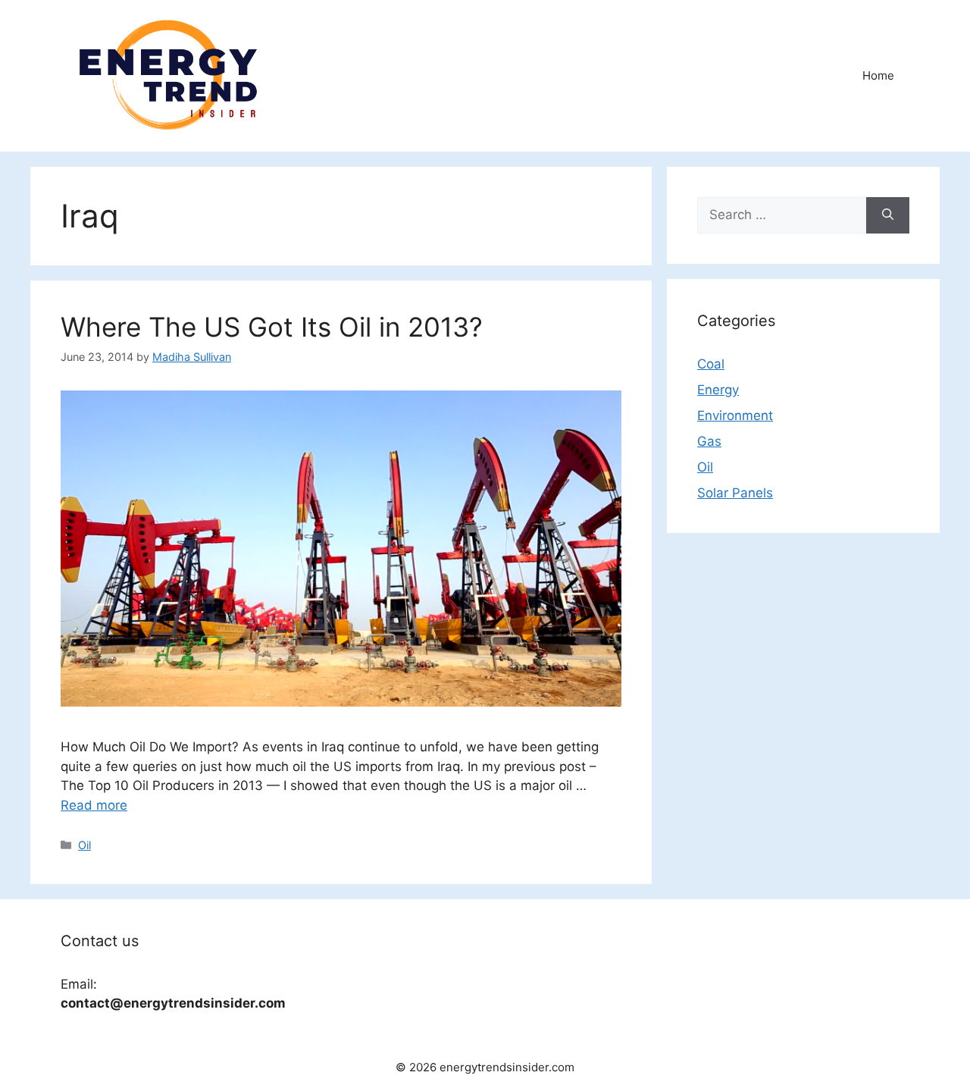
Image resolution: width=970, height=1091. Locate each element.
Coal (710, 364)
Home (878, 75)
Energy (718, 389)
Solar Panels (735, 492)
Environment (735, 415)
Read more (94, 805)
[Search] (887, 215)
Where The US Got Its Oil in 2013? (272, 327)
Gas (709, 441)
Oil (84, 845)
